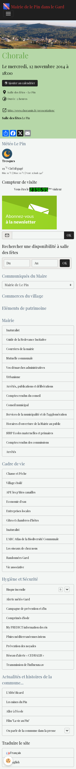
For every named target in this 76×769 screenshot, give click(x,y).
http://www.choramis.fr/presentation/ (31, 110)
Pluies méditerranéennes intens (26, 637)
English (14, 762)
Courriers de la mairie (20, 349)
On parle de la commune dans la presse (31, 731)
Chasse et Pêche (16, 474)
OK (69, 235)
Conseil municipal (17, 405)
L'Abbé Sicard (15, 693)
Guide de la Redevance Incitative (26, 339)
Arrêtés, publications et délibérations (29, 386)
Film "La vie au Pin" (17, 721)
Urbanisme (13, 377)
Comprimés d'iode (17, 618)
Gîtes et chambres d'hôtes (22, 520)
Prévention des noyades (21, 646)
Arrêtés (11, 452)
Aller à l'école (14, 711)
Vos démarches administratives (25, 368)
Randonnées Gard (17, 558)
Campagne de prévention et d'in (26, 609)
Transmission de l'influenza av (25, 665)
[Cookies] (8, 760)
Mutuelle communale (19, 358)
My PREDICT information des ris (26, 627)
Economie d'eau (16, 502)
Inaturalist (12, 330)
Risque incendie (16, 589)
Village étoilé (14, 483)
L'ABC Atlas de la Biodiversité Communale (32, 539)
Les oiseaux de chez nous (21, 548)
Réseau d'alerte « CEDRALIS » (25, 655)
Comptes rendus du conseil (23, 396)
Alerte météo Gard (18, 599)
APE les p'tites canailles (20, 492)
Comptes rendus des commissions (27, 442)
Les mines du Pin (16, 702)
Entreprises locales (18, 511)
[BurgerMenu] (8, 13)
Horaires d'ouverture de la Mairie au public (33, 424)
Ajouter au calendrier (21, 83)
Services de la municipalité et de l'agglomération (36, 414)
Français (15, 753)
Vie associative (15, 567)
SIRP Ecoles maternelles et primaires (29, 433)
